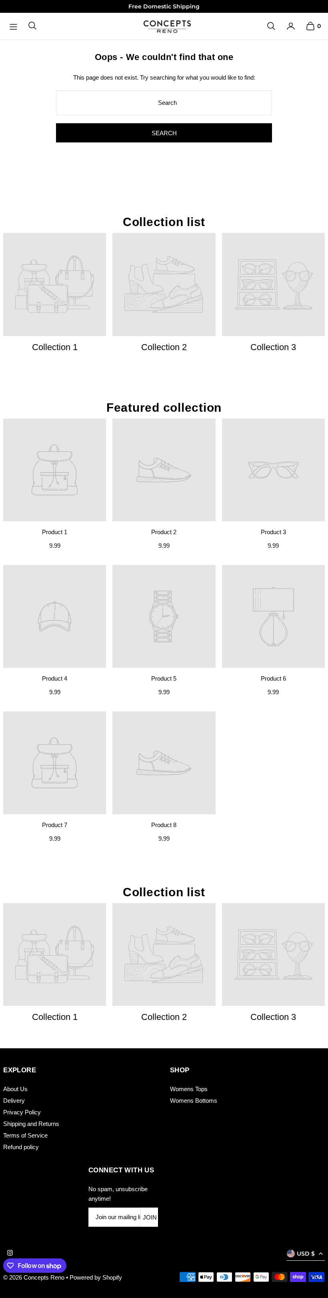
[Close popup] (315, 558)
